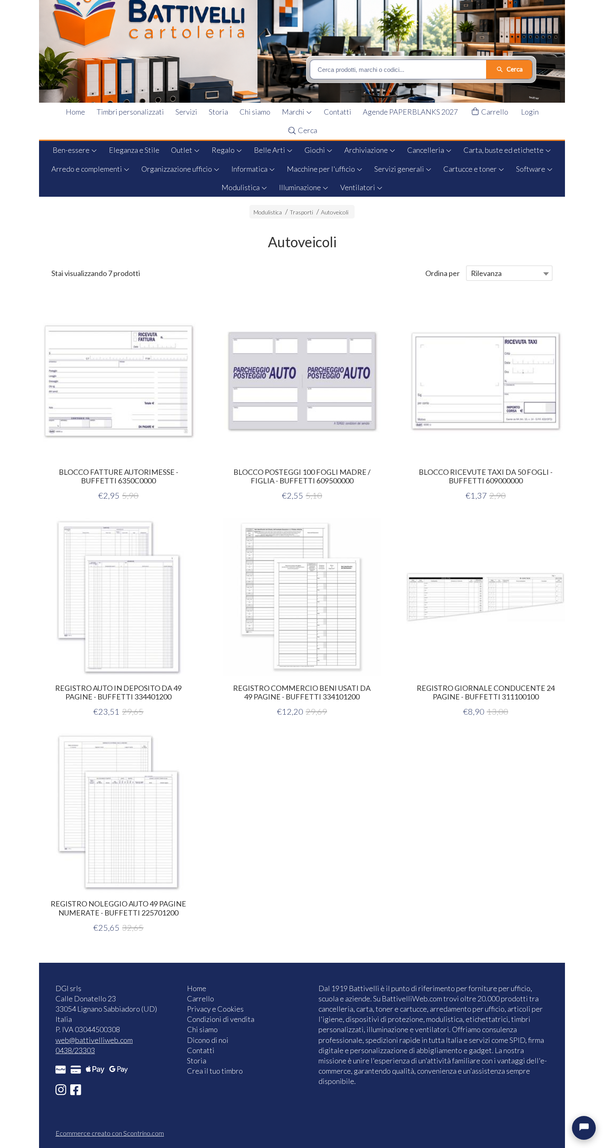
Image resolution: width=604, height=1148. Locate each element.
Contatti (337, 111)
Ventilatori (358, 187)
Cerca (307, 130)
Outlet (182, 149)
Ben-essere (72, 149)
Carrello (494, 111)
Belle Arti (270, 149)
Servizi (186, 111)
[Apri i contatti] (584, 1128)
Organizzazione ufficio (177, 168)
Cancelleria (426, 149)
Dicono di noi (207, 1039)
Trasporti (301, 212)
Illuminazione (300, 187)
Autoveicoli (334, 212)
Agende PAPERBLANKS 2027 (410, 111)
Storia (218, 111)
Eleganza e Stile (134, 149)
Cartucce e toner (470, 168)
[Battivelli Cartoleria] (307, 51)
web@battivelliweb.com (94, 1039)
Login (530, 111)
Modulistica (241, 187)
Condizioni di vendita (220, 1019)
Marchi (294, 111)
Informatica (250, 168)
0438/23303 (75, 1050)
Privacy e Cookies (215, 1008)
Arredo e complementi (87, 168)
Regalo (224, 149)
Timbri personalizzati (130, 111)
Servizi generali (399, 168)
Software (531, 168)
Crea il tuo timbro (215, 1070)
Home (75, 111)
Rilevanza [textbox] (486, 273)
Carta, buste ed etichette (504, 149)
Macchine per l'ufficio (321, 168)
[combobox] (509, 273)
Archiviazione (366, 149)
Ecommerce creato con (109, 1133)
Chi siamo (255, 111)
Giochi (315, 149)
